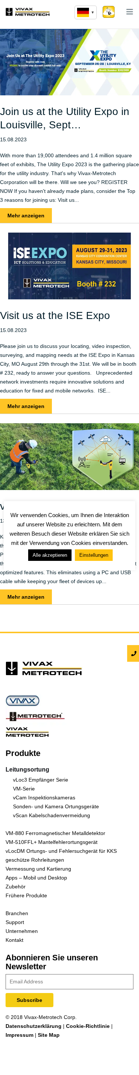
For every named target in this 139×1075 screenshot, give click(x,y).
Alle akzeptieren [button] (50, 555)
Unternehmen (22, 931)
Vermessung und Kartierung (38, 869)
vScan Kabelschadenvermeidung (51, 815)
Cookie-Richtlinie (88, 1026)
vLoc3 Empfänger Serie (40, 780)
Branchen (17, 913)
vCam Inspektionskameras (44, 798)
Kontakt (14, 940)
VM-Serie (24, 789)
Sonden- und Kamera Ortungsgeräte (56, 806)
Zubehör (16, 887)
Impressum (19, 1035)
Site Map (49, 1035)
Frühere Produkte (26, 895)
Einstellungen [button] (93, 555)
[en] (86, 12)
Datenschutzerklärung (34, 1026)
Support (15, 922)
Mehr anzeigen (25, 215)
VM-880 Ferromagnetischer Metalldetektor (55, 833)
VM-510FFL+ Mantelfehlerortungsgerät (51, 842)
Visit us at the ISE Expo (55, 315)
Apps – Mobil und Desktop (36, 878)
